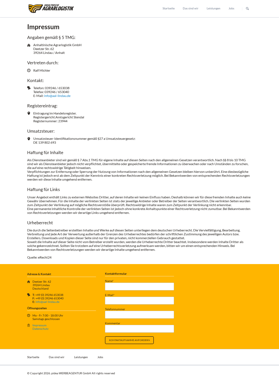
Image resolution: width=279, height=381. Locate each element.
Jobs (231, 8)
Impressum (39, 325)
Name (111, 281)
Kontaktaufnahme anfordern (129, 340)
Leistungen (213, 8)
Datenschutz (40, 328)
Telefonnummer (115, 309)
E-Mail (111, 295)
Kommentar (112, 323)
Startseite (169, 8)
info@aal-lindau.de (57, 96)
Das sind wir (191, 8)
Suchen (247, 9)
